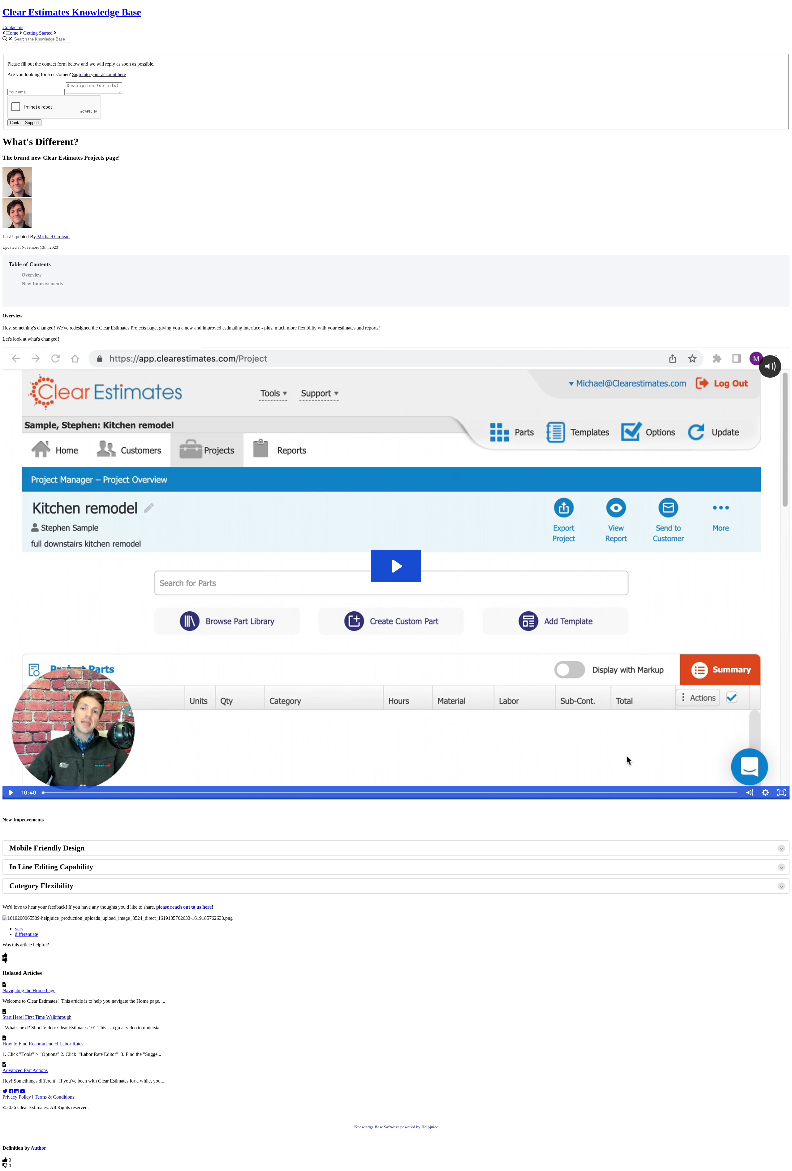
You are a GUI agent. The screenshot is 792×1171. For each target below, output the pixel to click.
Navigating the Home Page (28, 990)
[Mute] (749, 792)
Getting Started (38, 33)
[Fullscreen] (781, 792)
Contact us (12, 27)
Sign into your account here (99, 74)
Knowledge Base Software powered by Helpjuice (396, 1127)
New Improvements (42, 283)
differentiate (26, 934)
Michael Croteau (53, 236)
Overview (32, 275)
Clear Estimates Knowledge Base (71, 12)
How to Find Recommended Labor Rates (42, 1043)
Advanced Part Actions (25, 1070)
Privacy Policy (16, 1097)
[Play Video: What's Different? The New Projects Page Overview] (396, 566)
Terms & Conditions (54, 1097)
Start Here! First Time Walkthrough (36, 1017)
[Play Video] (10, 792)
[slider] (390, 792)
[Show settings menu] (765, 792)
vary (19, 928)
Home (12, 33)
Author (38, 1148)
